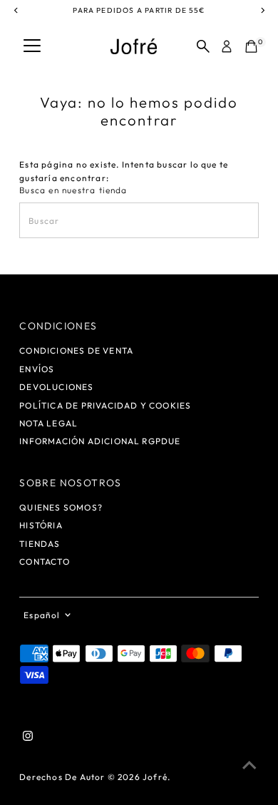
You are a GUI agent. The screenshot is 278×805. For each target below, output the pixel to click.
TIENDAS (39, 543)
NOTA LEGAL (48, 423)
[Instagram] (27, 738)
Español (42, 615)
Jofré (155, 776)
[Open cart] (251, 46)
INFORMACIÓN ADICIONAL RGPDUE (99, 441)
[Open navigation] (32, 46)
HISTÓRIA (41, 525)
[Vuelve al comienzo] (249, 766)
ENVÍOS (36, 369)
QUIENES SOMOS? (61, 507)
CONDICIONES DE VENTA (76, 350)
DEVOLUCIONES (56, 386)
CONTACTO (44, 561)
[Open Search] (203, 46)
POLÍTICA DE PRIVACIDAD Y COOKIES (105, 405)
